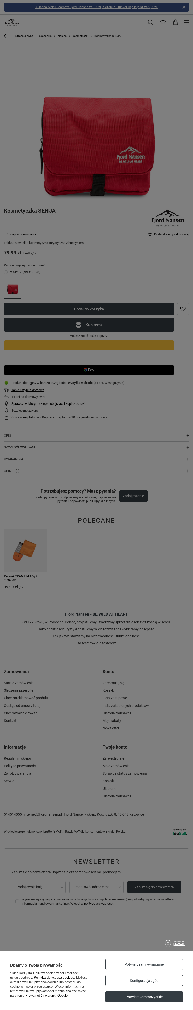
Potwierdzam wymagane (144, 964)
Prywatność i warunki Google (46, 995)
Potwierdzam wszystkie (144, 997)
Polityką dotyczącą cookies (54, 977)
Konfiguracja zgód (144, 981)
